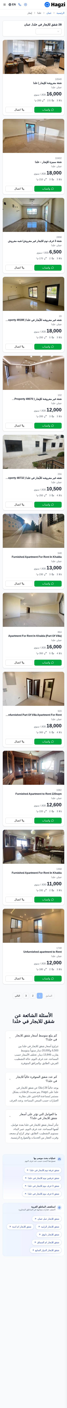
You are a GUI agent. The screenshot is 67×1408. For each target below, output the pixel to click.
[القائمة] (4, 4)
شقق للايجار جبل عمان (48, 1218)
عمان (49, 13)
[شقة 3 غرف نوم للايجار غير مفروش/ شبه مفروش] (33, 235)
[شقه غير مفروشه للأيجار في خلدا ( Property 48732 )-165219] (33, 472)
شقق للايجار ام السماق (48, 1242)
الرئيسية (60, 13)
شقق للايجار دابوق (50, 1234)
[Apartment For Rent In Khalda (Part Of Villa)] (33, 630)
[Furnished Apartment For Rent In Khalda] (33, 551)
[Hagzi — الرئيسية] (55, 5)
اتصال (17, 109)
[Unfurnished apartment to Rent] (33, 946)
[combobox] (49, 31)
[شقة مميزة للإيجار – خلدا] (33, 156)
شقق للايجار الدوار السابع (47, 1250)
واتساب (46, 109)
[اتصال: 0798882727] (19, 4)
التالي (17, 995)
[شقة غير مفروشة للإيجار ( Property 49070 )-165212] (33, 393)
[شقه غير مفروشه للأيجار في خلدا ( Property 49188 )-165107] (33, 314)
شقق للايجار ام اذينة (21, 1226)
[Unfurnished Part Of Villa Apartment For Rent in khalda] (33, 709)
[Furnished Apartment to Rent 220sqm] (33, 788)
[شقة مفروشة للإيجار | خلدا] (33, 77)
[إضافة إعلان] (25, 4)
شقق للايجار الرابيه (50, 1226)
